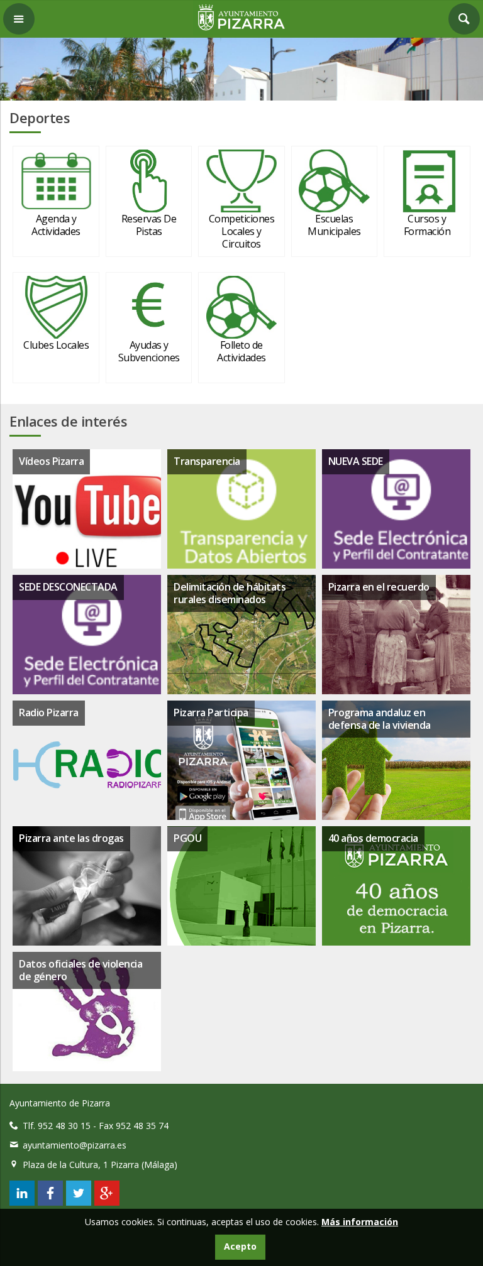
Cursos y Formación (427, 225)
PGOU (187, 838)
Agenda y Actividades (55, 225)
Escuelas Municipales (334, 225)
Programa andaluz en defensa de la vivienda (379, 718)
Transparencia (207, 461)
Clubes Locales (56, 345)
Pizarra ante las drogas (71, 838)
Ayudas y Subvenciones (149, 351)
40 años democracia (373, 838)
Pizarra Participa (211, 712)
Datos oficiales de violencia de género (80, 970)
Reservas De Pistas (149, 225)
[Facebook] (50, 1202)
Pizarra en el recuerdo (379, 587)
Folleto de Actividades (241, 351)
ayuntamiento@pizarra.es (74, 1145)
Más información (359, 1222)
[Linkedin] (22, 1202)
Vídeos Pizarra (51, 461)
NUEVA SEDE (355, 461)
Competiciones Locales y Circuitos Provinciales (242, 237)
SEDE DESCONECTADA (68, 587)
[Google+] (106, 1202)
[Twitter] (78, 1202)
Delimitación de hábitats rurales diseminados (230, 593)
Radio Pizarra (49, 712)
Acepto (240, 1246)
